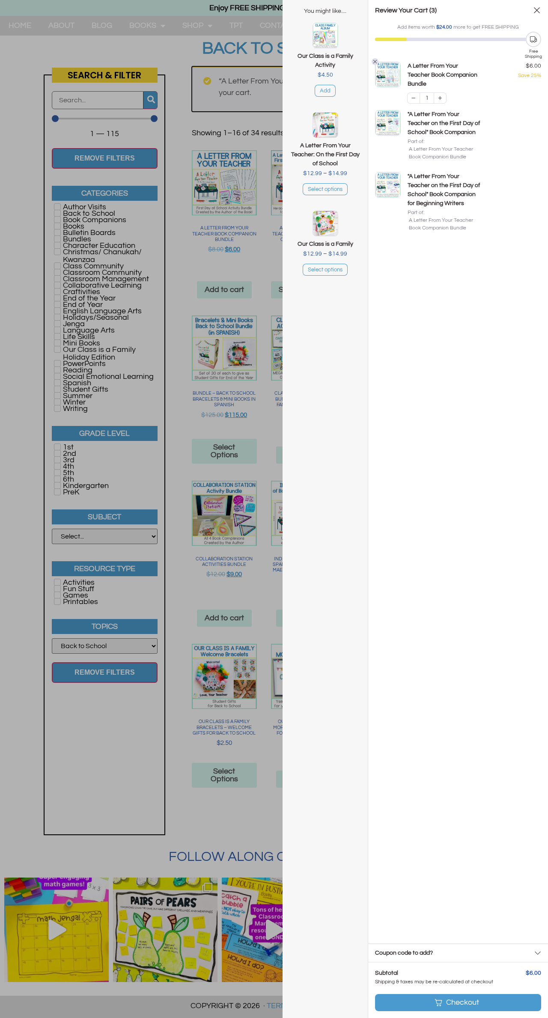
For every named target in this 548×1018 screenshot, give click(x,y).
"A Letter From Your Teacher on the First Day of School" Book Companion (444, 123)
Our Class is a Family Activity (325, 60)
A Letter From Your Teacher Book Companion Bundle (442, 75)
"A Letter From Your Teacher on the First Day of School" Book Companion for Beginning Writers (444, 189)
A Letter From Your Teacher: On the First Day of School (325, 155)
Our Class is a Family (325, 244)
